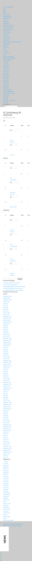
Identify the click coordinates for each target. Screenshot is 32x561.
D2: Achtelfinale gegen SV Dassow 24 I (13, 288)
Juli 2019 (5, 434)
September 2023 (7, 344)
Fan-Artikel (6, 485)
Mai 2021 (5, 395)
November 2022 (7, 362)
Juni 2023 (5, 349)
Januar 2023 (6, 358)
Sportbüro (5, 21)
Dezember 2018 (7, 446)
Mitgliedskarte (7, 18)
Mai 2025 (5, 307)
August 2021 (6, 389)
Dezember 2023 (7, 338)
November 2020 (7, 404)
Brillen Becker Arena (8, 27)
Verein (5, 10)
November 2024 (7, 318)
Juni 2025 (5, 305)
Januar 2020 (6, 423)
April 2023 (5, 353)
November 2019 (7, 426)
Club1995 (5, 97)
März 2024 (6, 333)
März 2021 (6, 399)
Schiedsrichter (7, 32)
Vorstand (5, 20)
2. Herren (5, 64)
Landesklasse (6, 494)
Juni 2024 (5, 327)
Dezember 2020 (7, 402)
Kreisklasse (6, 489)
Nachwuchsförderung (9, 93)
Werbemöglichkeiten (8, 91)
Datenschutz (6, 525)
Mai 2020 (5, 415)
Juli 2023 (5, 347)
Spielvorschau (6, 509)
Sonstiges (5, 505)
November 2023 (7, 340)
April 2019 (5, 439)
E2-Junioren (6, 80)
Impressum (6, 524)
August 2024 (6, 324)
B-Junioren (6, 71)
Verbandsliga (6, 516)
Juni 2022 (5, 371)
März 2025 (6, 311)
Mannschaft (6, 53)
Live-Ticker (6, 62)
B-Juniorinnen (6, 69)
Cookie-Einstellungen (16, 525)
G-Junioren (6, 84)
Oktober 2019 (6, 428)
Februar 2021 (6, 400)
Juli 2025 (5, 303)
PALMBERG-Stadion (8, 25)
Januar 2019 (6, 444)
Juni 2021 (5, 393)
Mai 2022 (5, 373)
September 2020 (7, 408)
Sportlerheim (6, 31)
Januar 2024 (6, 336)
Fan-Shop (5, 102)
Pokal (4, 502)
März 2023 (6, 355)
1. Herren (5, 51)
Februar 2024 (6, 334)
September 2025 (7, 300)
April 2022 (5, 375)
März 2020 (6, 419)
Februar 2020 (6, 421)
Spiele (4, 54)
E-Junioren (6, 481)
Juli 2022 (5, 369)
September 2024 (7, 322)
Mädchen (5, 498)
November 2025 (7, 296)
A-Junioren (6, 67)
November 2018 (7, 448)
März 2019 (6, 441)
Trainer (5, 514)
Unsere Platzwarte (8, 29)
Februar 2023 (6, 357)
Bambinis (5, 474)
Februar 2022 (6, 379)
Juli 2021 (5, 391)
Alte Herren (6, 469)
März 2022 (6, 377)
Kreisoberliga (6, 492)
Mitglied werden (7, 16)
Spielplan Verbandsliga (9, 58)
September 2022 (7, 366)
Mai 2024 (5, 329)
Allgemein (5, 467)
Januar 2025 (6, 314)
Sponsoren (6, 86)
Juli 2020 (5, 412)
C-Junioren (6, 73)
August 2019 (6, 432)
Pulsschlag (6, 95)
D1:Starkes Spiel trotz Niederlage (11, 283)
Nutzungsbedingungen (16, 524)
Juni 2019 (5, 435)
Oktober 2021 (6, 386)
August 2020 (6, 410)
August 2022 (6, 368)
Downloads (6, 40)
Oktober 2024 (6, 320)
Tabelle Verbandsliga (8, 56)
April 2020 (5, 417)
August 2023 (6, 346)
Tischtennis (6, 47)
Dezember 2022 (7, 360)
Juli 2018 (5, 455)
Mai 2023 (5, 351)
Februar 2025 (6, 313)
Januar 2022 (6, 380)
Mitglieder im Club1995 (9, 100)
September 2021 (7, 388)
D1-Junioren (6, 75)
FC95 (6, 117)
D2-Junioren (6, 76)
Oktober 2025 (6, 298)
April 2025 (5, 309)
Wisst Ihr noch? (7, 38)
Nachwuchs (6, 65)
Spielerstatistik (7, 60)
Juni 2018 (5, 457)
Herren (5, 49)
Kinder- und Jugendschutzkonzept (12, 42)
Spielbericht (6, 507)
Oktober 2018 (6, 450)
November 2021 (7, 384)
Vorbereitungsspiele (8, 520)
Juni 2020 (5, 413)
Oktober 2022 (6, 364)
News (4, 12)
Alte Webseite (6, 43)
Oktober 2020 (6, 406)
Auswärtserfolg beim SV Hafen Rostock (13, 290)
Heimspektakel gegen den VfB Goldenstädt (14, 286)
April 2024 (5, 331)
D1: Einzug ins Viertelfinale (10, 284)
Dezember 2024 (7, 316)
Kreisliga (5, 491)
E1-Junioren (6, 78)
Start (4, 9)
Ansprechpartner (7, 89)
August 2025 (6, 302)
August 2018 (6, 454)
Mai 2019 (5, 437)
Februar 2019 (6, 443)
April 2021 (5, 397)
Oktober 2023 (6, 342)
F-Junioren (6, 82)
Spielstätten (6, 23)
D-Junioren (6, 480)
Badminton (6, 45)
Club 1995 (5, 478)
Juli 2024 (5, 325)
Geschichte (6, 34)
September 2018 (7, 452)
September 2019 (7, 430)
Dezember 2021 (7, 382)
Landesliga (6, 496)
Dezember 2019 (7, 424)
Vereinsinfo (6, 14)
